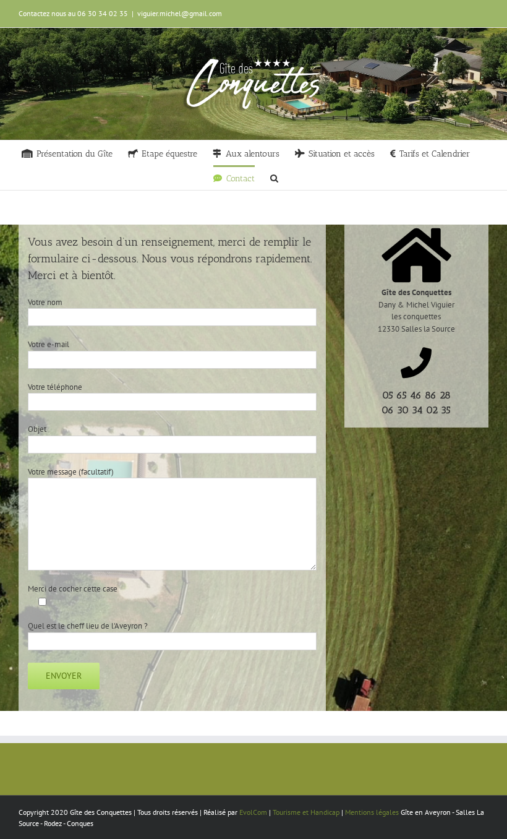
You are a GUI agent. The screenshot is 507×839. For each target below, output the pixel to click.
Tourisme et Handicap (306, 812)
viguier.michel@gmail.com (179, 13)
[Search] (274, 177)
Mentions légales (372, 812)
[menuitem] (67, 152)
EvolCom (253, 812)
